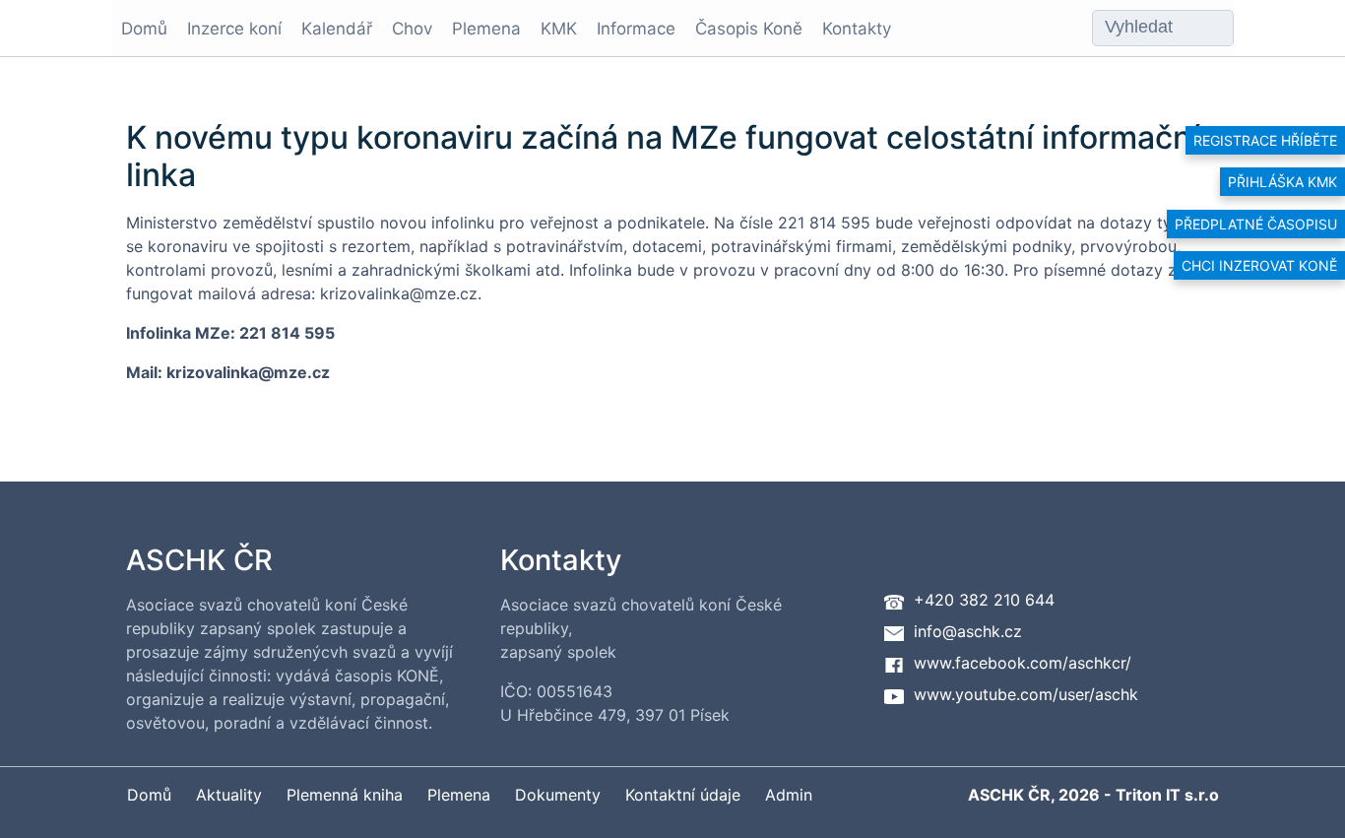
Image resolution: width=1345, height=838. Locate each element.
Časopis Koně (748, 28)
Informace (636, 28)
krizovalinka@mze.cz (248, 372)
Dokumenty (558, 795)
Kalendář (336, 28)
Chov (412, 28)
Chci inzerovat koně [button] (1259, 265)
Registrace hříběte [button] (1265, 140)
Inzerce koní (234, 28)
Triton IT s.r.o (1167, 795)
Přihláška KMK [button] (1282, 181)
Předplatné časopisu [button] (1256, 224)
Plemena (486, 28)
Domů (144, 28)
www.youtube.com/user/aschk (1026, 694)
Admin (788, 795)
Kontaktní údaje (682, 795)
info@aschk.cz (968, 631)
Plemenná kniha (345, 795)
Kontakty (856, 28)
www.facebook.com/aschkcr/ (1022, 663)
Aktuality (229, 795)
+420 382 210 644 (984, 600)
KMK (559, 28)
